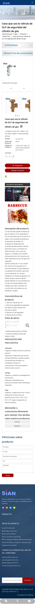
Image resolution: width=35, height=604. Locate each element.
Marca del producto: (8, 142)
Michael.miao (6, 565)
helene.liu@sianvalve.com (10, 557)
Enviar (8, 475)
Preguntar (19, 166)
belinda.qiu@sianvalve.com (10, 563)
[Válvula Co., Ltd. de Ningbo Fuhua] (10, 492)
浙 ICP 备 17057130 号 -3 (10, 591)
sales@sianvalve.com (10, 531)
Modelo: (7, 139)
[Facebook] (3, 508)
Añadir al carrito (17, 170)
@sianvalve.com (15, 565)
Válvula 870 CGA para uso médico (10, 83)
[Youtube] (7, 508)
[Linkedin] (10, 508)
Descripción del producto (14, 184)
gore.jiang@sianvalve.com (10, 560)
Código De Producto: (8, 146)
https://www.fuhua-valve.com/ (11, 537)
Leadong (30, 595)
